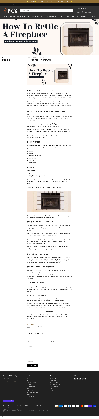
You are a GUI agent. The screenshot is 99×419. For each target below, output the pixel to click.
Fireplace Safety (30, 390)
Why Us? (94, 4)
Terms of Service (13, 407)
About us (28, 380)
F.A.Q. (28, 388)
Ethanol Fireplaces (8, 16)
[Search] (71, 10)
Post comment (32, 365)
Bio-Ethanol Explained (31, 382)
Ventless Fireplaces (37, 16)
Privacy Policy (35, 405)
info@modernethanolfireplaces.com (10, 381)
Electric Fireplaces (22, 16)
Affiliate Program (6, 405)
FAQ (3, 4)
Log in (93, 16)
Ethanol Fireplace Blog (31, 386)
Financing (12, 4)
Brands (83, 16)
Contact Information (14, 405)
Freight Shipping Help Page (32, 392)
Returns (28, 394)
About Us (7, 4)
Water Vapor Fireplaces (52, 16)
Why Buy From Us (30, 396)
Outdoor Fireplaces (67, 16)
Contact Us (29, 384)
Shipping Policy (6, 407)
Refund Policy (42, 405)
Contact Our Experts (87, 4)
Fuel (77, 16)
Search (28, 378)
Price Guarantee (28, 405)
